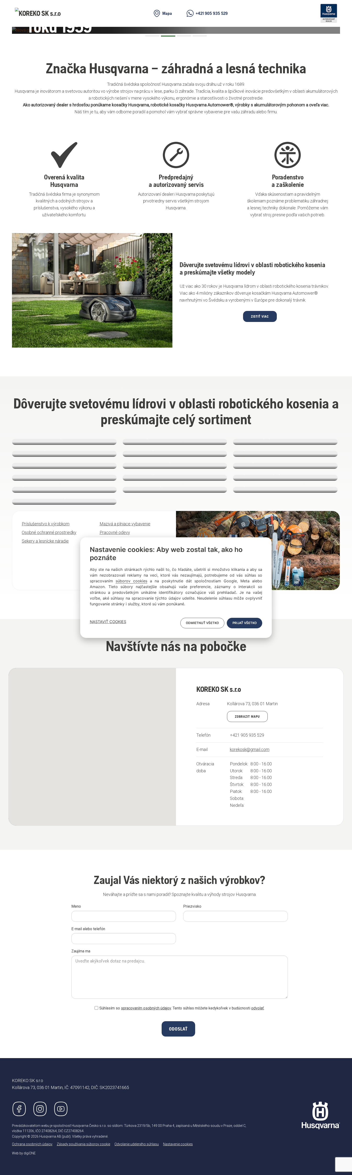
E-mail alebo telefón (88, 929)
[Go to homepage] (321, 1115)
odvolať (257, 1008)
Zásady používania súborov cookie (83, 1144)
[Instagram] (40, 1109)
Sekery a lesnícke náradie (45, 541)
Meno (76, 906)
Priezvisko (192, 906)
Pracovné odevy (115, 532)
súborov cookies (131, 581)
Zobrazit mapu (247, 716)
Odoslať (178, 1029)
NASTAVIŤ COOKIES (108, 621)
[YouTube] (61, 1109)
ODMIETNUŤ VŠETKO (202, 623)
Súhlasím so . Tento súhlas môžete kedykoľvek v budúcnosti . (182, 1008)
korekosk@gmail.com (249, 749)
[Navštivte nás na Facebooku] (19, 1109)
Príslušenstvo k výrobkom (45, 523)
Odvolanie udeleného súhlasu (136, 1144)
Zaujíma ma (80, 951)
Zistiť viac (260, 316)
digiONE (30, 1153)
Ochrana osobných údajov (32, 1144)
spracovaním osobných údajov (146, 1008)
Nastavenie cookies (178, 1144)
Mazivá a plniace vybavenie (125, 523)
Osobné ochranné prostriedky (49, 532)
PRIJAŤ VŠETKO (245, 623)
